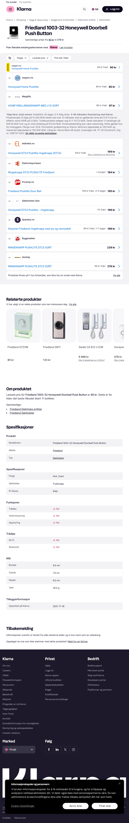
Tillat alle (105, 805)
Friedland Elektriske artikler (26, 409)
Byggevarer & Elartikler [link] (62, 20)
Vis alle (72, 304)
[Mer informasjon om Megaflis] (9, 97)
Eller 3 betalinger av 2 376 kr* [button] (92, 360)
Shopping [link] (21, 20)
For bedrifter (25, 2)
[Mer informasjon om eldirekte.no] (9, 144)
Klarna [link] (9, 20)
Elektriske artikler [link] (87, 20)
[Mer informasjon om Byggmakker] (9, 239)
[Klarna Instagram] (73, 749)
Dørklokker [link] (104, 20)
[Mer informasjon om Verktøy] (9, 257)
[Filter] (9, 57)
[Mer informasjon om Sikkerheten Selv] (9, 201)
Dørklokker (58, 458)
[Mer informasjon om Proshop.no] (9, 182)
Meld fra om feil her (78, 641)
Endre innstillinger (22, 806)
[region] (64, 797)
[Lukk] (119, 783)
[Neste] (118, 335)
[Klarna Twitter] (65, 749)
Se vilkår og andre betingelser (41, 133)
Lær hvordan (66, 47)
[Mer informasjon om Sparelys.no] (9, 220)
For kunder (11, 2)
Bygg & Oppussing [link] (38, 20)
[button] (95, 9)
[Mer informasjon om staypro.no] (9, 78)
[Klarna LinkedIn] (57, 749)
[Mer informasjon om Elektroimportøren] (9, 163)
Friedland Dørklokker (22, 412)
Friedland (58, 450)
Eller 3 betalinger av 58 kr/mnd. (101, 154)
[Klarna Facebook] (49, 749)
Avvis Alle (76, 805)
